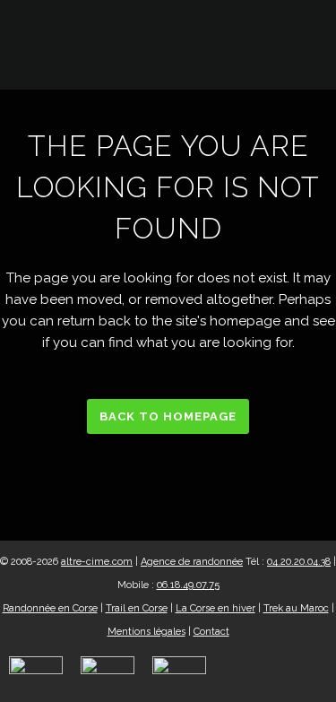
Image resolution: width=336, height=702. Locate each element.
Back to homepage (168, 416)
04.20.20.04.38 (299, 562)
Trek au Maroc (296, 608)
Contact (211, 631)
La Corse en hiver (215, 608)
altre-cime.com (97, 562)
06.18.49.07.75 (188, 585)
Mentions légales (146, 631)
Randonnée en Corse (50, 608)
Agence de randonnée (192, 562)
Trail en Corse (137, 608)
